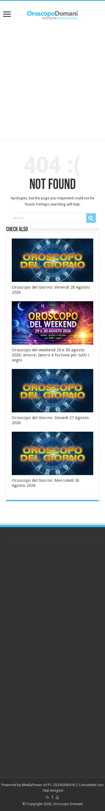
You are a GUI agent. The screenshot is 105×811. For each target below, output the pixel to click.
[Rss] (47, 797)
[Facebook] (52, 797)
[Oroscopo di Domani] (52, 13)
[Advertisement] (52, 81)
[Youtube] (57, 797)
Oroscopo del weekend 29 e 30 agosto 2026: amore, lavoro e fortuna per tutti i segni (50, 355)
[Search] (91, 218)
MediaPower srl (34, 785)
